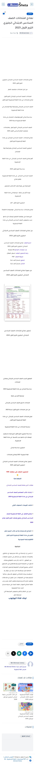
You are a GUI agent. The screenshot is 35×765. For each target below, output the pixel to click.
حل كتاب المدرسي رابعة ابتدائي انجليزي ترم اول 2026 (9, 697)
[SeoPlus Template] (30, 757)
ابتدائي (30, 13)
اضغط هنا (17, 479)
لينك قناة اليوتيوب (17, 598)
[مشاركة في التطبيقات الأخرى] (8, 653)
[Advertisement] (17, 59)
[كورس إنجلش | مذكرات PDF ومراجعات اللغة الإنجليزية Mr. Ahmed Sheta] (17, 4)
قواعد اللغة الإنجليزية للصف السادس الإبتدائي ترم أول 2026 (25, 716)
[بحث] (3, 4)
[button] (24, 653)
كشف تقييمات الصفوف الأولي (22, 505)
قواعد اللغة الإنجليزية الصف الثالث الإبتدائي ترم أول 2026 (26, 697)
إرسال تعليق (26, 736)
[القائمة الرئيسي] (31, 4)
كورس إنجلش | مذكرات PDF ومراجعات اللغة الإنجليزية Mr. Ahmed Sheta (17, 759)
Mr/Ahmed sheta (24, 33)
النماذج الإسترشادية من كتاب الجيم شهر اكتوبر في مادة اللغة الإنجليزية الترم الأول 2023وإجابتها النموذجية (18, 535)
